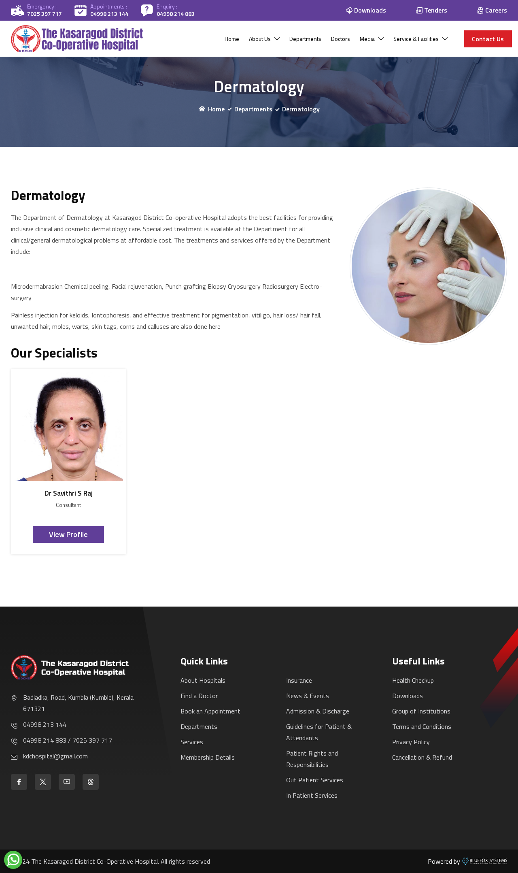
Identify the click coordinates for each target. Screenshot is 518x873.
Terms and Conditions (421, 726)
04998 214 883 (176, 13)
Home (232, 38)
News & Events (307, 696)
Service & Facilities (416, 38)
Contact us (488, 39)
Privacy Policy (411, 742)
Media (367, 38)
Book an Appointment (210, 711)
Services (191, 742)
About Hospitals (202, 680)
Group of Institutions (421, 711)
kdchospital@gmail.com (55, 756)
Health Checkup (413, 680)
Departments (305, 38)
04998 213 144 (109, 13)
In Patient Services (312, 795)
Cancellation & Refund (422, 757)
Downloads (407, 696)
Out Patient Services (314, 780)
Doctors (340, 38)
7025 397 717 (44, 13)
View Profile (68, 534)
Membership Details (207, 757)
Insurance (299, 680)
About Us (260, 38)
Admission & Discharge (317, 711)
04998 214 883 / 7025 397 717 (67, 740)
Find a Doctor (199, 696)
